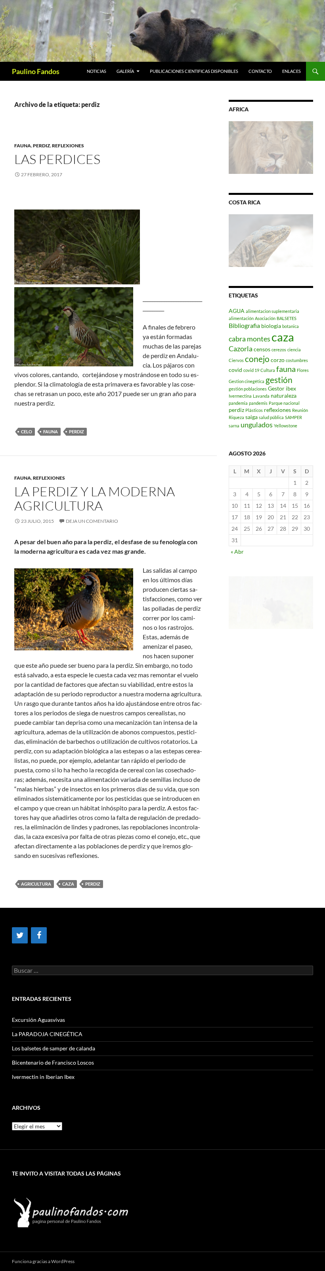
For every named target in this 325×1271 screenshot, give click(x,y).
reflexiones (277, 409)
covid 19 (251, 370)
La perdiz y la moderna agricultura (94, 498)
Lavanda (261, 395)
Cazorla (240, 349)
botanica (290, 326)
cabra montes (249, 339)
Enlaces (291, 71)
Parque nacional (284, 403)
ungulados (257, 425)
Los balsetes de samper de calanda (53, 1048)
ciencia (294, 349)
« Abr (237, 551)
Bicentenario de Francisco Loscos (53, 1062)
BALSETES (286, 318)
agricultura (36, 883)
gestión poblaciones (248, 388)
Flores (303, 370)
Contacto (260, 71)
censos (262, 349)
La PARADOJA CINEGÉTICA (47, 1034)
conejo (257, 359)
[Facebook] (39, 935)
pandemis (258, 403)
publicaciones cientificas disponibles (194, 71)
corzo (278, 359)
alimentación (241, 318)
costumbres (297, 360)
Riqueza (236, 417)
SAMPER (293, 417)
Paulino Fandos (35, 71)
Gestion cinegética (246, 381)
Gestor (276, 388)
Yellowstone (285, 425)
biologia (271, 325)
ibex (291, 388)
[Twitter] (20, 935)
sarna (234, 425)
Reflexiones (68, 146)
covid (235, 369)
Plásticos (254, 410)
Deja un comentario (92, 521)
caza (68, 883)
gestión (279, 380)
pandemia (238, 403)
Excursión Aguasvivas (38, 1019)
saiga (251, 417)
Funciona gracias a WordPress (43, 1261)
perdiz (41, 146)
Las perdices (57, 159)
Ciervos (236, 360)
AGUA (237, 310)
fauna (50, 431)
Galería (125, 71)
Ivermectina (240, 395)
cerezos (278, 349)
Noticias (96, 71)
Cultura (267, 370)
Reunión (300, 410)
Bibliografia (244, 325)
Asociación (265, 318)
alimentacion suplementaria (272, 311)
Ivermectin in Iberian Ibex (43, 1076)
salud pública (271, 417)
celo (26, 431)
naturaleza (283, 395)
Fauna (22, 146)
